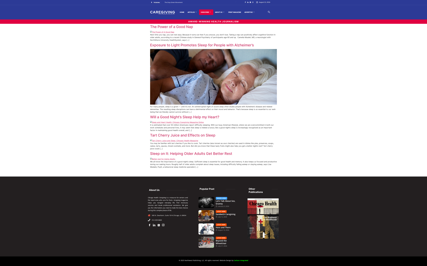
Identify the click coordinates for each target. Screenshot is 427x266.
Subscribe (205, 12)
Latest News (221, 211)
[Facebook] (245, 2)
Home (182, 12)
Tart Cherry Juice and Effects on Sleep (182, 135)
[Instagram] (252, 2)
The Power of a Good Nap (171, 27)
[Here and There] (206, 229)
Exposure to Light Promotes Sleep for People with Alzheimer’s (202, 45)
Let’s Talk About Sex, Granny (225, 202)
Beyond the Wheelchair (221, 242)
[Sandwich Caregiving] (206, 215)
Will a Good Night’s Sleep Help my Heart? (184, 117)
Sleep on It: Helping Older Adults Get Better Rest (191, 153)
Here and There (223, 227)
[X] (158, 225)
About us (218, 12)
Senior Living (221, 198)
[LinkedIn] (248, 2)
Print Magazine (234, 12)
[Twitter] (250, 2)
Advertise (248, 12)
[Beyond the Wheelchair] (206, 242)
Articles (191, 12)
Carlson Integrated (241, 260)
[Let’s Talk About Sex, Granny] (206, 202)
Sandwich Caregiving (225, 214)
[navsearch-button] (269, 12)
